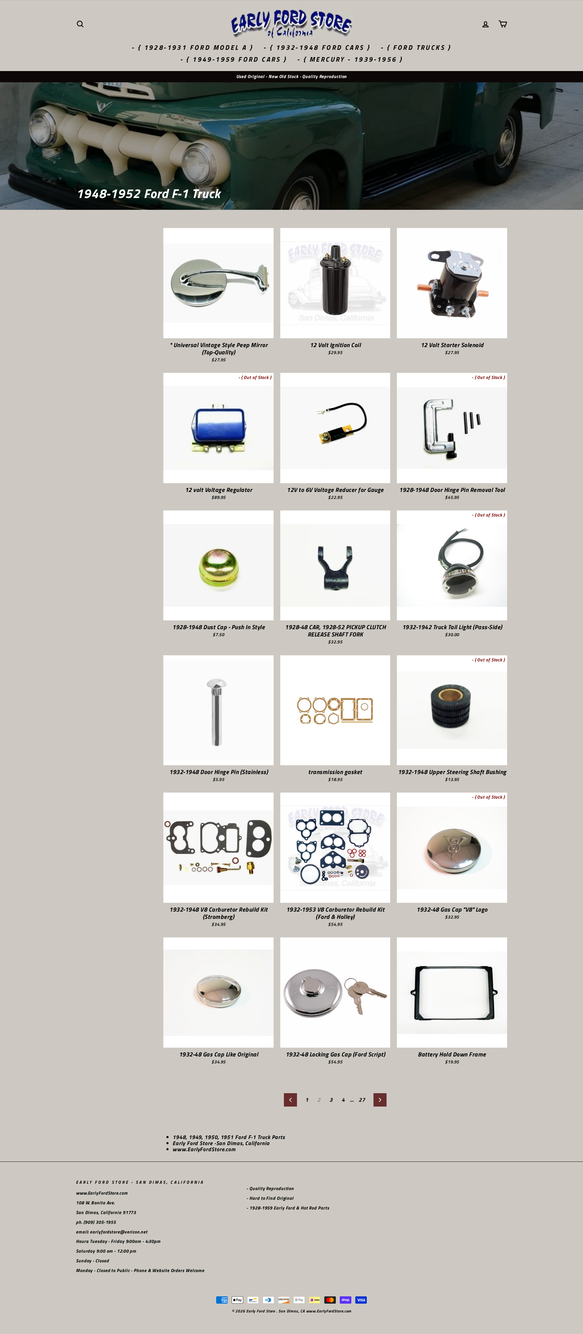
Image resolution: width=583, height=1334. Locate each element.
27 (362, 1100)
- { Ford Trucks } (416, 47)
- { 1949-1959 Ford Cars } (233, 59)
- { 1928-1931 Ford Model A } (192, 47)
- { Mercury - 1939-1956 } (350, 59)
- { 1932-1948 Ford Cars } (317, 47)
